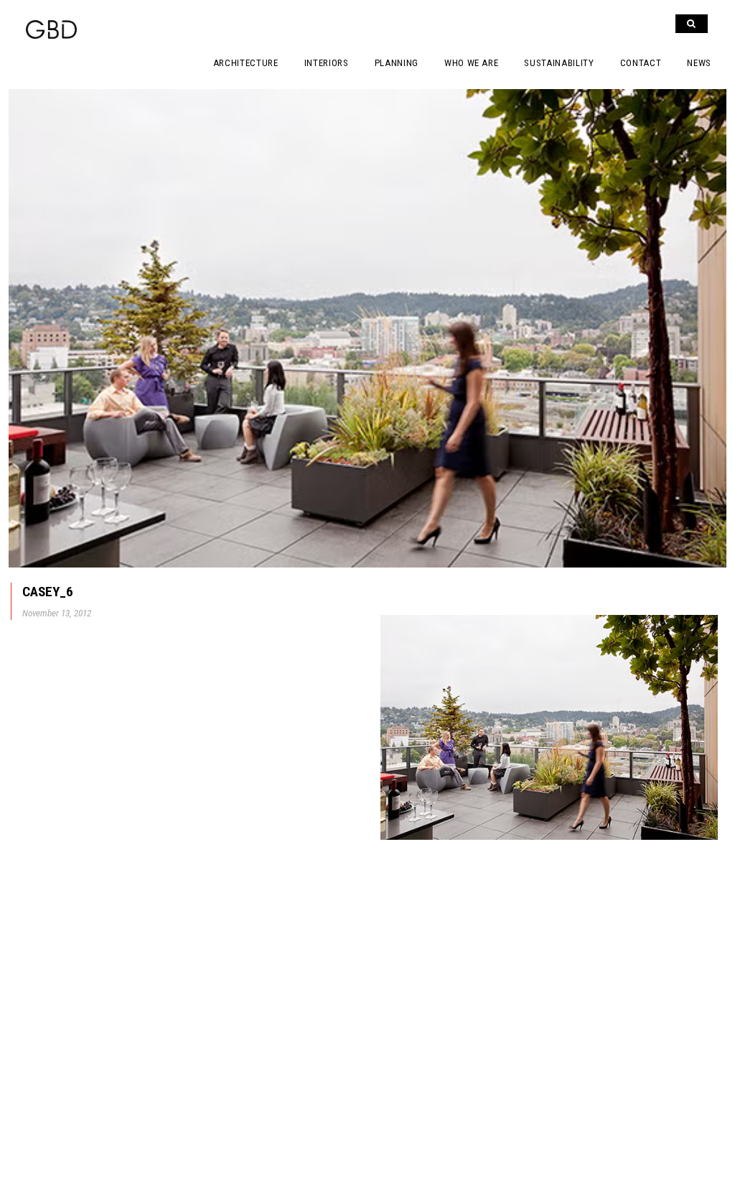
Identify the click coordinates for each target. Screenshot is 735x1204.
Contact (641, 62)
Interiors (326, 62)
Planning (396, 62)
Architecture (245, 62)
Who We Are (471, 62)
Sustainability (559, 62)
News (699, 62)
